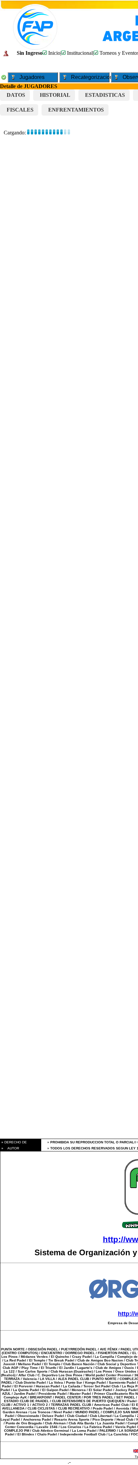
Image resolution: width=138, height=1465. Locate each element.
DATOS (16, 95)
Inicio (53, 53)
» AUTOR (9, 1148)
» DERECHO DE (13, 1142)
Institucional (79, 53)
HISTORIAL (55, 95)
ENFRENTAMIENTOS (76, 110)
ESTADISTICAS (105, 95)
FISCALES (20, 110)
